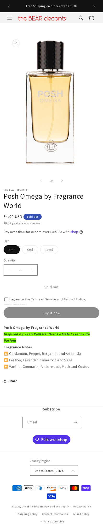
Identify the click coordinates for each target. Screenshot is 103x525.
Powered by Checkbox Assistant (15, 304)
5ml (32, 250)
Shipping (9, 223)
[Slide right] (62, 180)
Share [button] (12, 381)
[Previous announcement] (9, 6)
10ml (51, 250)
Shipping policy (28, 514)
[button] (9, 18)
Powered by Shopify (56, 506)
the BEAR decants (33, 506)
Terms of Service (43, 299)
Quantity (10, 260)
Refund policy (81, 514)
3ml (14, 250)
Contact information (55, 514)
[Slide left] (41, 180)
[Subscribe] (75, 422)
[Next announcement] (94, 6)
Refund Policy (74, 299)
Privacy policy (82, 506)
